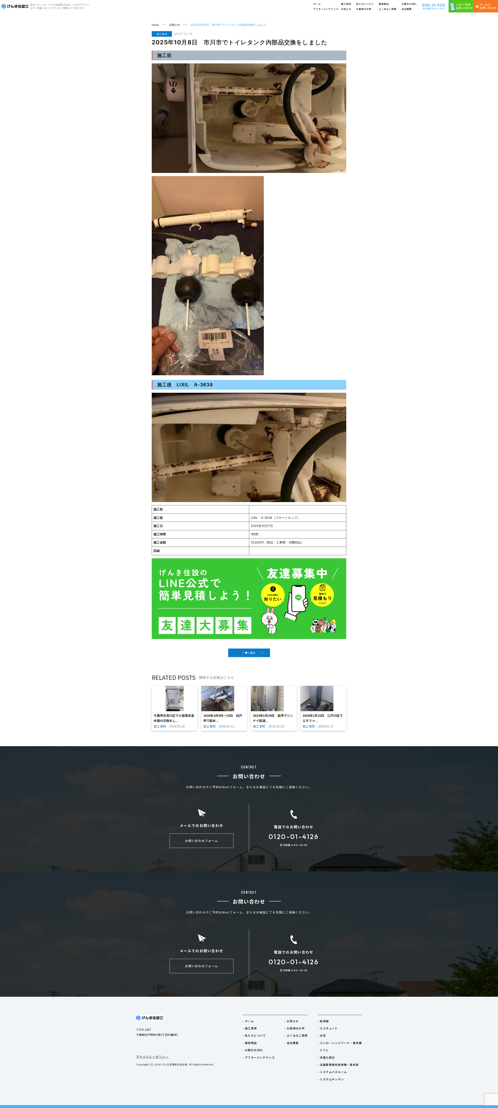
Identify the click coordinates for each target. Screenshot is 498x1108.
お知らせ (346, 9)
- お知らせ (291, 1021)
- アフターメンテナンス (259, 1057)
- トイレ (323, 1050)
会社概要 (407, 9)
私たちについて (365, 3)
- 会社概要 (291, 1043)
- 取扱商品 (250, 1043)
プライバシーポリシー (152, 1057)
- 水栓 (322, 1035)
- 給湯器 (323, 1021)
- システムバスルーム (332, 1072)
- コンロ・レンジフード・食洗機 (340, 1043)
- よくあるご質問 (296, 1035)
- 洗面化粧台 (326, 1057)
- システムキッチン (331, 1079)
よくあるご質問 (387, 9)
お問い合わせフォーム (201, 841)
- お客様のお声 (294, 1028)
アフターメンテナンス (325, 9)
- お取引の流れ (253, 1050)
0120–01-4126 (433, 5)
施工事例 (346, 3)
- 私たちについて (254, 1035)
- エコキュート (328, 1028)
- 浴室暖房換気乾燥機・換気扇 (338, 1065)
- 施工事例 (250, 1028)
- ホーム (248, 1021)
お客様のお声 (363, 9)
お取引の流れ (409, 3)
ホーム (317, 3)
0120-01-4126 (294, 836)
